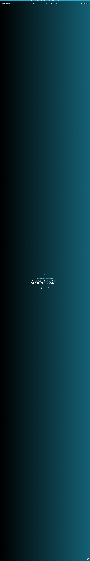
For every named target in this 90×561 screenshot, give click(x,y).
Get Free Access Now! (56, 0)
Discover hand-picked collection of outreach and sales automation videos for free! (42, 0)
